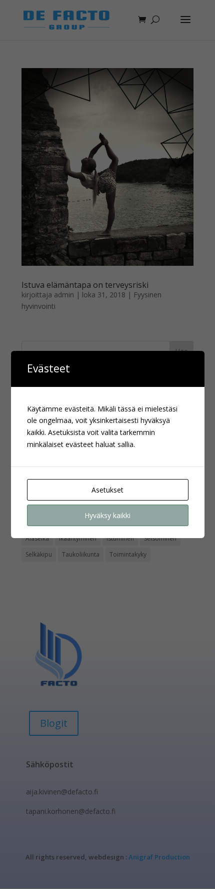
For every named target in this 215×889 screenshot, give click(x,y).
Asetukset (108, 490)
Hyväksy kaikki (107, 515)
